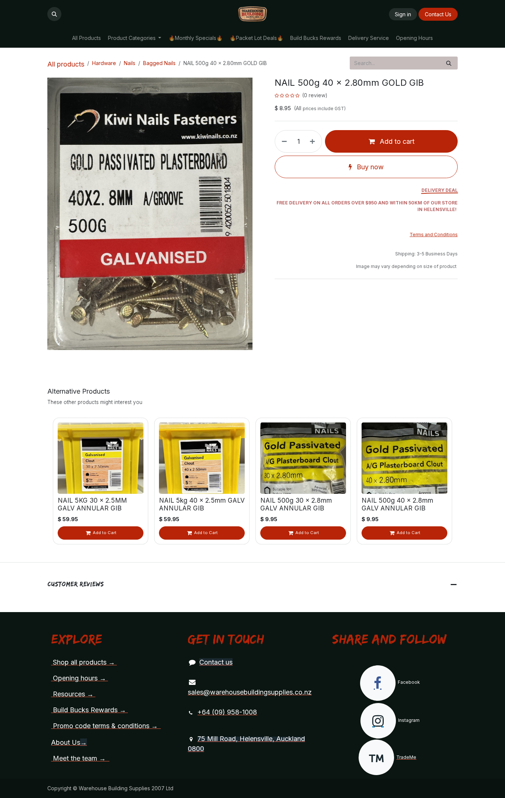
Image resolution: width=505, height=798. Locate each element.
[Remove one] (283, 141)
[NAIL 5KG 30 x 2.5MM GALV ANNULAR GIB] (100, 458)
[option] (252, 481)
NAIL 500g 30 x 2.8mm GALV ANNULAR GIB (296, 504)
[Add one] (314, 141)
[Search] (449, 63)
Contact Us (438, 14)
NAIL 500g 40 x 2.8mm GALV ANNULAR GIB (397, 504)
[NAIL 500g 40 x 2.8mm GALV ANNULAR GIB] (404, 458)
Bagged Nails (159, 63)
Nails (129, 63)
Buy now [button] (369, 167)
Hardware (104, 63)
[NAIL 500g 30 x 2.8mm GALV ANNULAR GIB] (303, 458)
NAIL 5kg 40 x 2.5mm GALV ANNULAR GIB (202, 504)
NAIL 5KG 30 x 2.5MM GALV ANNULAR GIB (92, 504)
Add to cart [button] (396, 141)
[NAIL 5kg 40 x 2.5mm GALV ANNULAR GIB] (202, 458)
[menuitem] (86, 38)
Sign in (403, 14)
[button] (54, 14)
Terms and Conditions (434, 234)
